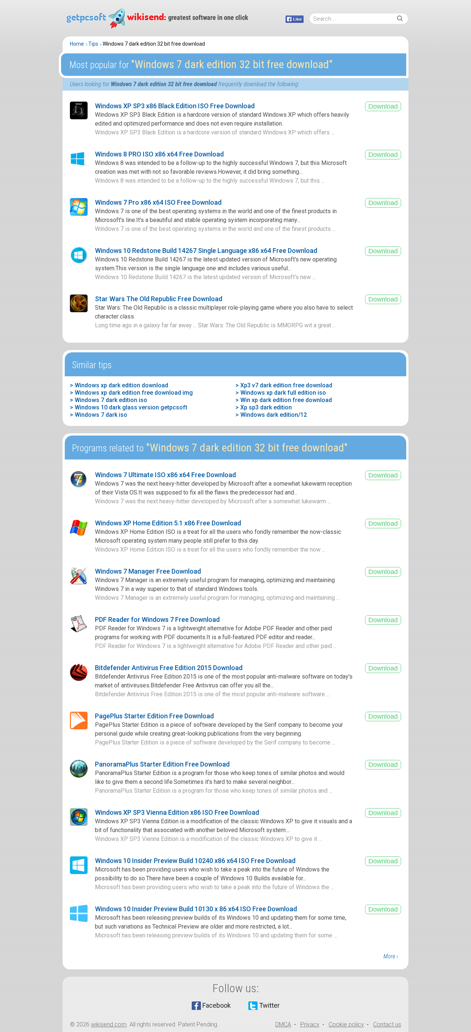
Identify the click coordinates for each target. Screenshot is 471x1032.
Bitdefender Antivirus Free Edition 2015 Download (168, 668)
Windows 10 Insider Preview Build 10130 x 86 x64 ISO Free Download (196, 909)
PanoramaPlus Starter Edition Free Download (162, 764)
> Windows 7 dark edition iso (108, 400)
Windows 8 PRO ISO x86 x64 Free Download (159, 154)
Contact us (387, 1024)
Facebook (216, 1005)
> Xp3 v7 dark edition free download (284, 385)
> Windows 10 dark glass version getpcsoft (128, 407)
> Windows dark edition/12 (271, 414)
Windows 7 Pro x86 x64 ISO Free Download (158, 202)
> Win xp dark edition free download (284, 400)
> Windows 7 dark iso (98, 414)
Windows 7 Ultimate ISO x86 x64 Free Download (165, 475)
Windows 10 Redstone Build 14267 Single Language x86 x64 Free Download (206, 250)
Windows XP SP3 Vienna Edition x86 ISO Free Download (177, 812)
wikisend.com (109, 1024)
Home (77, 44)
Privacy (309, 1024)
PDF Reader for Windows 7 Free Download (157, 619)
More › (390, 956)
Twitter (269, 1005)
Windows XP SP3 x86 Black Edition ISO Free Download (175, 106)
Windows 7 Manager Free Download (148, 571)
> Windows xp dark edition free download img (131, 392)
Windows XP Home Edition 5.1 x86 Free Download (168, 523)
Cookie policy (346, 1024)
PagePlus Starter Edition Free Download (154, 716)
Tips (93, 44)
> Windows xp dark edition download (119, 385)
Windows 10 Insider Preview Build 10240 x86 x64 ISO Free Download (195, 860)
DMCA (283, 1024)
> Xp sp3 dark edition (264, 407)
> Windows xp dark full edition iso (281, 392)
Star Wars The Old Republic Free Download (158, 299)
